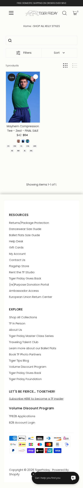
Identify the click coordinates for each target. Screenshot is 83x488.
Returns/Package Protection (29, 223)
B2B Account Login (22, 422)
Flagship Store (19, 266)
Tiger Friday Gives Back (25, 278)
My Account (17, 254)
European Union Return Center (30, 297)
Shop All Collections (23, 317)
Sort (57, 53)
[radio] (18, 141)
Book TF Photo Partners (25, 354)
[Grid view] (65, 65)
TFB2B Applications (22, 416)
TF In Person (17, 323)
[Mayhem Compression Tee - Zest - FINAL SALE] (23, 97)
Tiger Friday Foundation (25, 379)
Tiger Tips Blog (19, 360)
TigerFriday (42, 470)
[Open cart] (75, 13)
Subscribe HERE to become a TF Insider (36, 399)
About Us (15, 330)
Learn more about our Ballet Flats (32, 348)
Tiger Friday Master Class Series (31, 336)
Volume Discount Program (27, 367)
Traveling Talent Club (23, 342)
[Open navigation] (11, 13)
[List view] (74, 65)
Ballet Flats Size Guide (24, 235)
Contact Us (17, 260)
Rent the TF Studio (22, 272)
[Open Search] (64, 13)
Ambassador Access (24, 291)
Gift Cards (16, 247)
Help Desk (16, 241)
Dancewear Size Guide (25, 229)
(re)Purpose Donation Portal (29, 284)
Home (27, 26)
